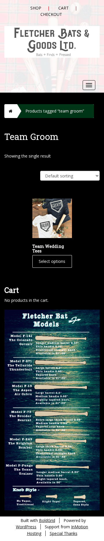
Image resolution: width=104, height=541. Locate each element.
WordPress (26, 526)
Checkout (51, 14)
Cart (63, 8)
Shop (35, 8)
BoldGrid (47, 520)
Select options (52, 261)
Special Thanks (63, 533)
